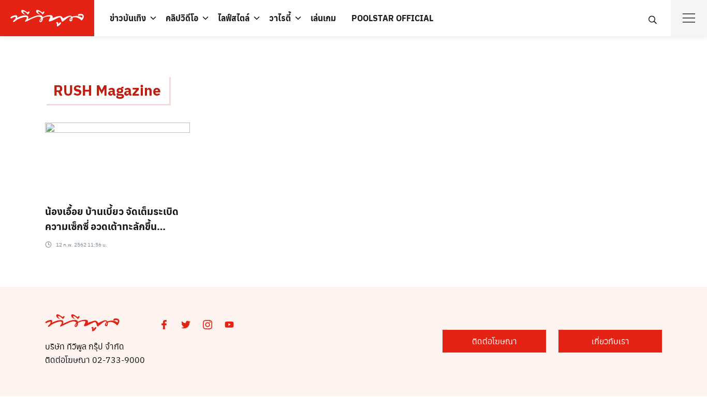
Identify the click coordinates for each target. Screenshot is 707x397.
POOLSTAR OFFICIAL (392, 18)
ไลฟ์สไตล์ (233, 18)
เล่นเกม (323, 18)
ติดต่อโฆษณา (494, 341)
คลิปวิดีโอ (182, 18)
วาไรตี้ (280, 18)
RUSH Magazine (107, 89)
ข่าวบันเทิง (128, 18)
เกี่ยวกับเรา (610, 341)
